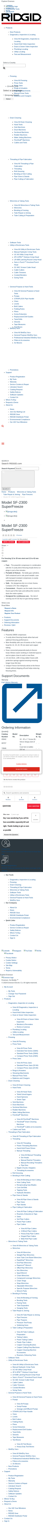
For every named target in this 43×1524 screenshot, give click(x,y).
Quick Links (10, 920)
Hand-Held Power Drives (26, 1148)
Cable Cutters (19, 270)
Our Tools (9, 875)
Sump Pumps (22, 1406)
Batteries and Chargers (22, 96)
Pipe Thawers (22, 1320)
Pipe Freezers (22, 1317)
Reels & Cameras (23, 1027)
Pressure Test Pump (24, 1322)
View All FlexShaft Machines (28, 1119)
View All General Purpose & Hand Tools (27, 1397)
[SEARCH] (18, 479)
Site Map (9, 965)
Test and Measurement (22, 54)
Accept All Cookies (21, 769)
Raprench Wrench (24, 1265)
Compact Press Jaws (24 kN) (27, 1068)
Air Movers (18, 343)
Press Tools (18, 83)
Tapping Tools (22, 1190)
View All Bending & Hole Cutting (29, 1180)
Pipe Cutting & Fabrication (24, 179)
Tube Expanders (23, 1305)
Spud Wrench (22, 1273)
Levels (16, 304)
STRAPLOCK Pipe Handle (24, 299)
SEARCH (6, 489)
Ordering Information (11, 622)
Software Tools (15, 242)
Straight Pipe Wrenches (25, 1255)
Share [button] (4, 545)
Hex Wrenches (22, 1270)
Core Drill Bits (22, 1187)
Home (4, 492)
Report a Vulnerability (14, 970)
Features (7, 617)
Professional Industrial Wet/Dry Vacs (27, 338)
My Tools (13, 379)
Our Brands (10, 11)
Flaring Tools (21, 1303)
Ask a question (23, 542)
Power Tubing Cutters (25, 1340)
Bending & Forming (21, 210)
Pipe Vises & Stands (21, 176)
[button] (21, 1)
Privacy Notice (11, 958)
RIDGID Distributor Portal (19, 417)
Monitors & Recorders (25, 1024)
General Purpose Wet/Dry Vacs (25, 335)
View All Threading (24, 1143)
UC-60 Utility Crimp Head (23, 254)
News (12, 409)
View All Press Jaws (24, 1063)
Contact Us (14, 397)
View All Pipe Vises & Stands (27, 1199)
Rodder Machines (20, 135)
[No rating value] (9, 535)
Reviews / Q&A (9, 625)
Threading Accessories (25, 1170)
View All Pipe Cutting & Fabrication (30, 1211)
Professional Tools (12, 9)
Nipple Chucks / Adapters (26, 1168)
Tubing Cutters (22, 1337)
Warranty (13, 382)
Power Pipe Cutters (24, 1222)
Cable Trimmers (20, 272)
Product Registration (17, 377)
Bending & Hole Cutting (23, 174)
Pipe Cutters (21, 1224)
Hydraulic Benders (23, 1193)
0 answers (14, 539)
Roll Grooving (19, 171)
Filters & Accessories (22, 340)
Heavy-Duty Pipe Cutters (30, 1234)
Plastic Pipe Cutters (24, 1342)
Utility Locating (19, 52)
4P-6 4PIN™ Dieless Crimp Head (26, 257)
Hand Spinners (22, 1097)
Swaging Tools (22, 1308)
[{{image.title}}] (11, 511)
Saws (19, 1216)
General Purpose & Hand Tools (21, 287)
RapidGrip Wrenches (25, 1260)
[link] (8, 786)
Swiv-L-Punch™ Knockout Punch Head (27, 1377)
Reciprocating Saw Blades (26, 1185)
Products (9, 28)
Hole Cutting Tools (23, 1182)
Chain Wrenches (23, 1275)
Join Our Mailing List (17, 412)
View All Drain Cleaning (23, 122)
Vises (16, 301)
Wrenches (18, 208)
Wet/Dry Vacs (15, 328)
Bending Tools (22, 1300)
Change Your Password (17, 994)
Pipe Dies (24, 1165)
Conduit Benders (20, 275)
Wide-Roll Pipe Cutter (29, 1239)
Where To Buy (11, 400)
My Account (8, 987)
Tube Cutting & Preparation (24, 215)
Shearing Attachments (22, 91)
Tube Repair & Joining (22, 213)
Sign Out (11, 996)
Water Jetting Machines (22, 137)
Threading (18, 169)
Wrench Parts (22, 1291)
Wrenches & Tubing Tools (19, 201)
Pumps (16, 296)
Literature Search (16, 387)
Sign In (8, 16)
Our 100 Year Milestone (18, 422)
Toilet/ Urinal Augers (24, 1094)
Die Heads (25, 1157)
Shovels (17, 322)
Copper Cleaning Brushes (26, 1345)
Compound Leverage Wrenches (28, 1278)
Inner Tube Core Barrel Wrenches (29, 1257)
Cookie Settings (12, 963)
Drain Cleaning (15, 118)
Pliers (16, 311)
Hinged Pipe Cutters (28, 1236)
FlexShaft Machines (22, 140)
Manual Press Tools (21, 93)
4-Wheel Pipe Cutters (29, 1231)
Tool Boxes (17, 1440)
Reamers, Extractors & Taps (27, 1214)
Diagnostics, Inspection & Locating (22, 35)
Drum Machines (20, 130)
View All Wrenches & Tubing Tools (27, 205)
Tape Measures (19, 324)
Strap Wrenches (23, 1283)
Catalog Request (16, 389)
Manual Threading (23, 1151)
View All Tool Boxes (24, 1444)
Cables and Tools (20, 142)
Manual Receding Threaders (31, 1163)
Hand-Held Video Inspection (24, 44)
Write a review (8, 542)
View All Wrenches (24, 1252)
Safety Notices (15, 392)
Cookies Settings (21, 764)
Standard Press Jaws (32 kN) (27, 1065)
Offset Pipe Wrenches (25, 1268)
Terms (8, 968)
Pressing (13, 76)
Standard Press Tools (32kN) (27, 1053)
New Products (15, 32)
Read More (6, 605)
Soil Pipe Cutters (23, 1219)
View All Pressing (20, 80)
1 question (5, 539)
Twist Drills (18, 319)
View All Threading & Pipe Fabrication (27, 1136)
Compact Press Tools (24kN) (27, 1056)
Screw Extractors (20, 314)
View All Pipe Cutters (29, 1228)
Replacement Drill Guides (23, 317)
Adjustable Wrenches (25, 1286)
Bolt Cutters (18, 306)
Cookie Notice (11, 960)
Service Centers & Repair (19, 384)
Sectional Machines (21, 132)
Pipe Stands (21, 1205)
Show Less (6, 603)
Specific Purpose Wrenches (27, 1288)
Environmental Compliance (20, 419)
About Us (9, 405)
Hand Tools (18, 124)
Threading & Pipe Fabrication (21, 159)
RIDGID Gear (15, 414)
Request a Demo (12, 402)
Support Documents (11, 620)
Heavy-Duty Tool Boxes (25, 1447)
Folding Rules (19, 309)
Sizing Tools (18, 278)
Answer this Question (11, 834)
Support (9, 372)
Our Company (11, 903)
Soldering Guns (22, 1325)
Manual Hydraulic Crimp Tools (25, 252)
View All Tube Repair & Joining (28, 1315)
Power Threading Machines (27, 1146)
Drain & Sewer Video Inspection (26, 46)
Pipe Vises (21, 1202)
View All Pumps (22, 1404)
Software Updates (16, 395)
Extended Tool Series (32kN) (27, 1051)
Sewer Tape (21, 1099)
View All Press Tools (24, 1048)
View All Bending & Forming (27, 1298)
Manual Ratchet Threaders (31, 1160)
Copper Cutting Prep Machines (28, 1347)
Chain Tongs (21, 1281)
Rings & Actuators (20, 88)
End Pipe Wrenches (24, 1263)
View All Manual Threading (31, 1155)
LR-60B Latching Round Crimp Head (27, 260)
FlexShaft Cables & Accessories (29, 1127)
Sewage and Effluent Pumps (27, 1409)
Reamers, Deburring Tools (26, 1355)
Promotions (14, 370)
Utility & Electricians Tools (19, 245)
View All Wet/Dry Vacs (22, 332)
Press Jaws (18, 85)
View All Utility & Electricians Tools (27, 249)
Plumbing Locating (21, 49)
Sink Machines (19, 127)
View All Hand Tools (24, 1092)
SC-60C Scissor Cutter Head (24, 267)
